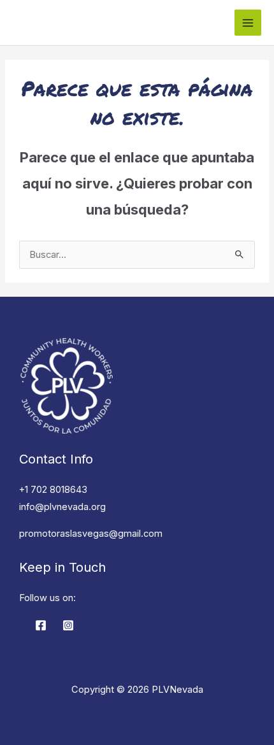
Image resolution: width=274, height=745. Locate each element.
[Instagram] (68, 625)
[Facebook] (41, 625)
